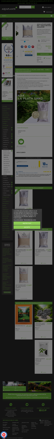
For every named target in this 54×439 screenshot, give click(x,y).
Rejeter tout (27, 223)
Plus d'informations (18, 220)
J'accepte (27, 227)
